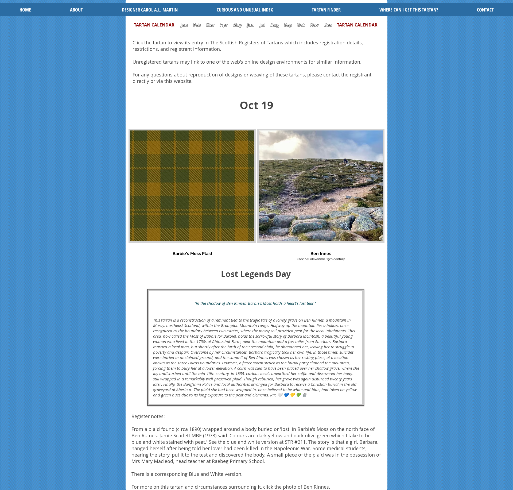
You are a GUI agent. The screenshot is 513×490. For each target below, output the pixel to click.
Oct (301, 25)
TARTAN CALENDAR (157, 25)
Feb (197, 25)
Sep (288, 25)
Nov (314, 25)
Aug (275, 25)
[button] (244, 9)
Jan (184, 25)
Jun (250, 25)
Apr (223, 25)
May (237, 25)
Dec (328, 25)
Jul (263, 25)
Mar (210, 25)
